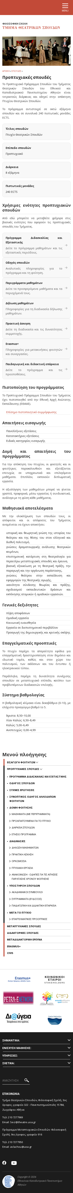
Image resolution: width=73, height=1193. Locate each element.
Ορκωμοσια (19, 861)
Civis (10, 953)
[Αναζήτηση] (26, 1081)
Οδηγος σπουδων (22, 783)
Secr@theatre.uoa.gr (23, 1122)
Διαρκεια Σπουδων (23, 827)
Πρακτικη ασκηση (22, 854)
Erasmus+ (14, 946)
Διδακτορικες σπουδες (23, 933)
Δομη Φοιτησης (21, 807)
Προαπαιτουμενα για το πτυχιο (31, 821)
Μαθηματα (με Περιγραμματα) (31, 814)
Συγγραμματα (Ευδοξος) (27, 899)
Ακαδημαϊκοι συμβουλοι (27, 892)
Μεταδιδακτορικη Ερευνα (24, 939)
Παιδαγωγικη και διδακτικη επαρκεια (34, 905)
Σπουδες (16, 70)
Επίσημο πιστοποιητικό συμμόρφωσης (31, 412)
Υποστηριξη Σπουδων (24, 885)
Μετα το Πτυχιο (20, 912)
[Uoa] (8, 1181)
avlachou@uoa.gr (21, 1147)
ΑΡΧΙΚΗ (6, 70)
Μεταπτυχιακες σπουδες (24, 926)
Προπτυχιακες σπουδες (23, 769)
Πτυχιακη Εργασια (22, 868)
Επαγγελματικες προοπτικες (29, 919)
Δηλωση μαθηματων (25, 847)
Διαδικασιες (17, 841)
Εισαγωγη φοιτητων (21, 762)
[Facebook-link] (4, 1163)
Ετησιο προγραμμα (24, 834)
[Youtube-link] (14, 1163)
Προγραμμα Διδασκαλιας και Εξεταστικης (38, 776)
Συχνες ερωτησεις (21, 790)
